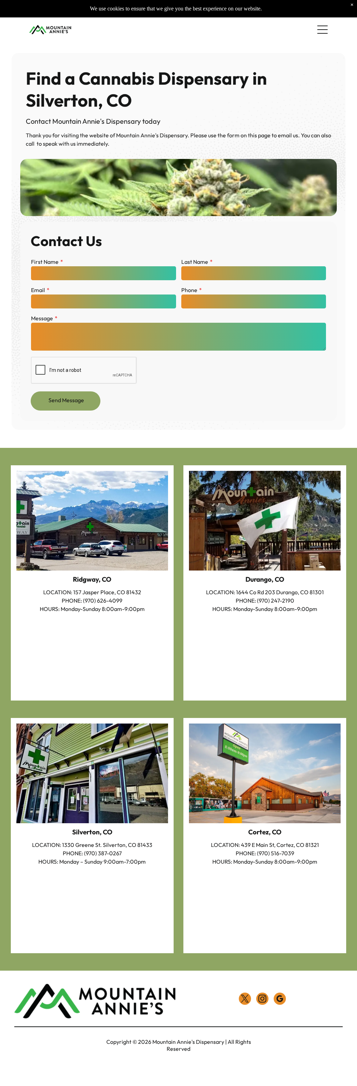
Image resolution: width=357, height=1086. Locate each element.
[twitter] (245, 1000)
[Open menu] (322, 29)
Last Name (194, 261)
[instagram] (262, 1000)
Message (42, 318)
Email (38, 289)
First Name (45, 261)
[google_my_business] (280, 1000)
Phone (189, 289)
